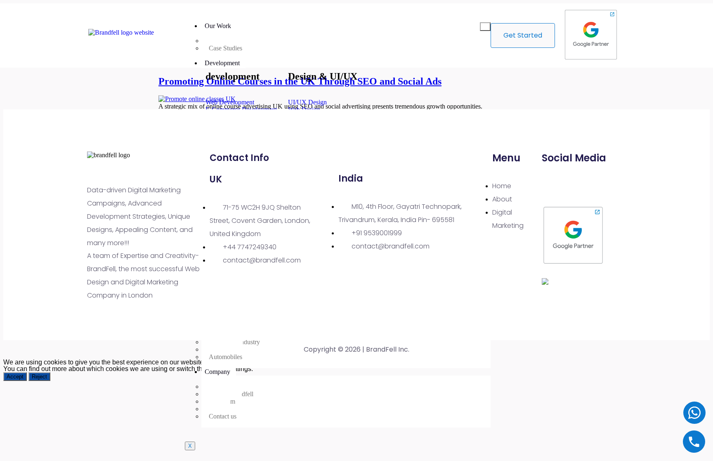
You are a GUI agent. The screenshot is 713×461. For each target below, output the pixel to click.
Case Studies (225, 48)
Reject (39, 377)
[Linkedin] (554, 185)
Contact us (222, 416)
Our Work (218, 25)
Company (217, 371)
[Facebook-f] (578, 185)
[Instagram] (602, 185)
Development (222, 62)
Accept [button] (15, 377)
